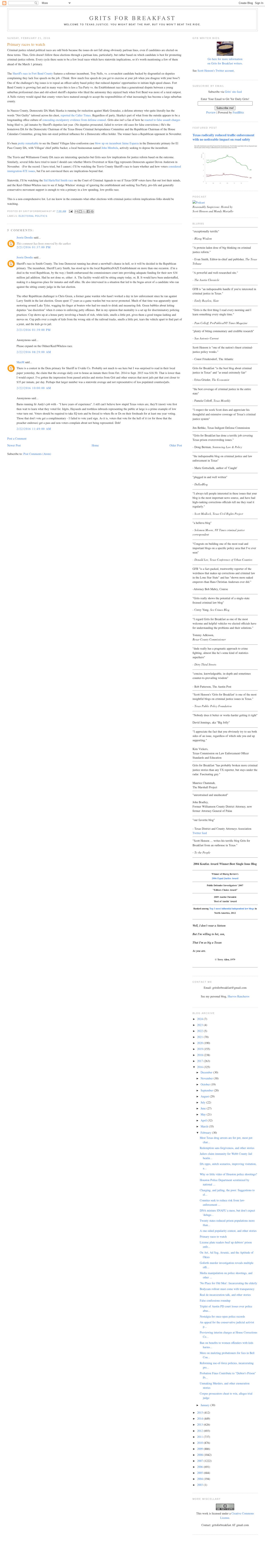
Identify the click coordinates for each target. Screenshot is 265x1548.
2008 (200, 1455)
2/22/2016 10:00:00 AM (34, 388)
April (204, 1120)
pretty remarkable (28, 143)
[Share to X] (84, 211)
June (204, 1108)
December (207, 1072)
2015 (200, 1412)
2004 (200, 1479)
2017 (200, 1061)
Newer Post (14, 445)
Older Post (176, 445)
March (205, 1126)
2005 (200, 1473)
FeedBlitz (238, 112)
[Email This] (76, 211)
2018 (200, 1055)
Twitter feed (200, 833)
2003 (200, 1485)
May (204, 1114)
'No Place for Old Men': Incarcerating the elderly (228, 1283)
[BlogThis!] (80, 211)
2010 (200, 1443)
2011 (200, 1437)
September (207, 1090)
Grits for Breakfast (132, 18)
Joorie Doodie (25, 237)
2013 (200, 1424)
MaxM (20, 362)
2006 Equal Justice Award (225, 878)
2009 (200, 1449)
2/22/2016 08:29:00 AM (34, 352)
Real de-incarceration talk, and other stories (225, 1295)
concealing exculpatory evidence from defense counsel (74, 120)
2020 (200, 1043)
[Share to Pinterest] (92, 211)
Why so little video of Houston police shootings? (228, 1174)
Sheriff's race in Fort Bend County (33, 73)
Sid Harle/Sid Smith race (58, 180)
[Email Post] (71, 211)
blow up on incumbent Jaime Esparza (117, 143)
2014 (200, 1418)
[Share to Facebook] (88, 211)
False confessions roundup (215, 1300)
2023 (200, 1025)
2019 (200, 1049)
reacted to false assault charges (162, 120)
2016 (200, 1067)
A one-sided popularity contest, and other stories (228, 1231)
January (205, 1405)
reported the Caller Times (76, 115)
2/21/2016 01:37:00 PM (34, 247)
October (206, 1084)
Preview (211, 112)
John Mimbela (109, 148)
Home (95, 445)
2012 (200, 1431)
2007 (200, 1461)
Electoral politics (33, 216)
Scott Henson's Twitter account (216, 70)
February (206, 1132)
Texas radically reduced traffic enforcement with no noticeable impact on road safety (223, 137)
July (203, 1102)
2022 (200, 1031)
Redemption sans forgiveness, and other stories (227, 1148)
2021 (200, 1037)
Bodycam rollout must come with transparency (227, 1289)
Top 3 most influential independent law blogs (231, 908)
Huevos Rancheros (238, 996)
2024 (200, 1019)
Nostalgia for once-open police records (222, 1316)
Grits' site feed (233, 92)
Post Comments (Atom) (37, 454)
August (205, 1096)
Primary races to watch (213, 1236)
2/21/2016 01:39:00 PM (34, 330)
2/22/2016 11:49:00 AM (34, 429)
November (207, 1078)
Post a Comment (16, 438)
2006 (200, 1467)
